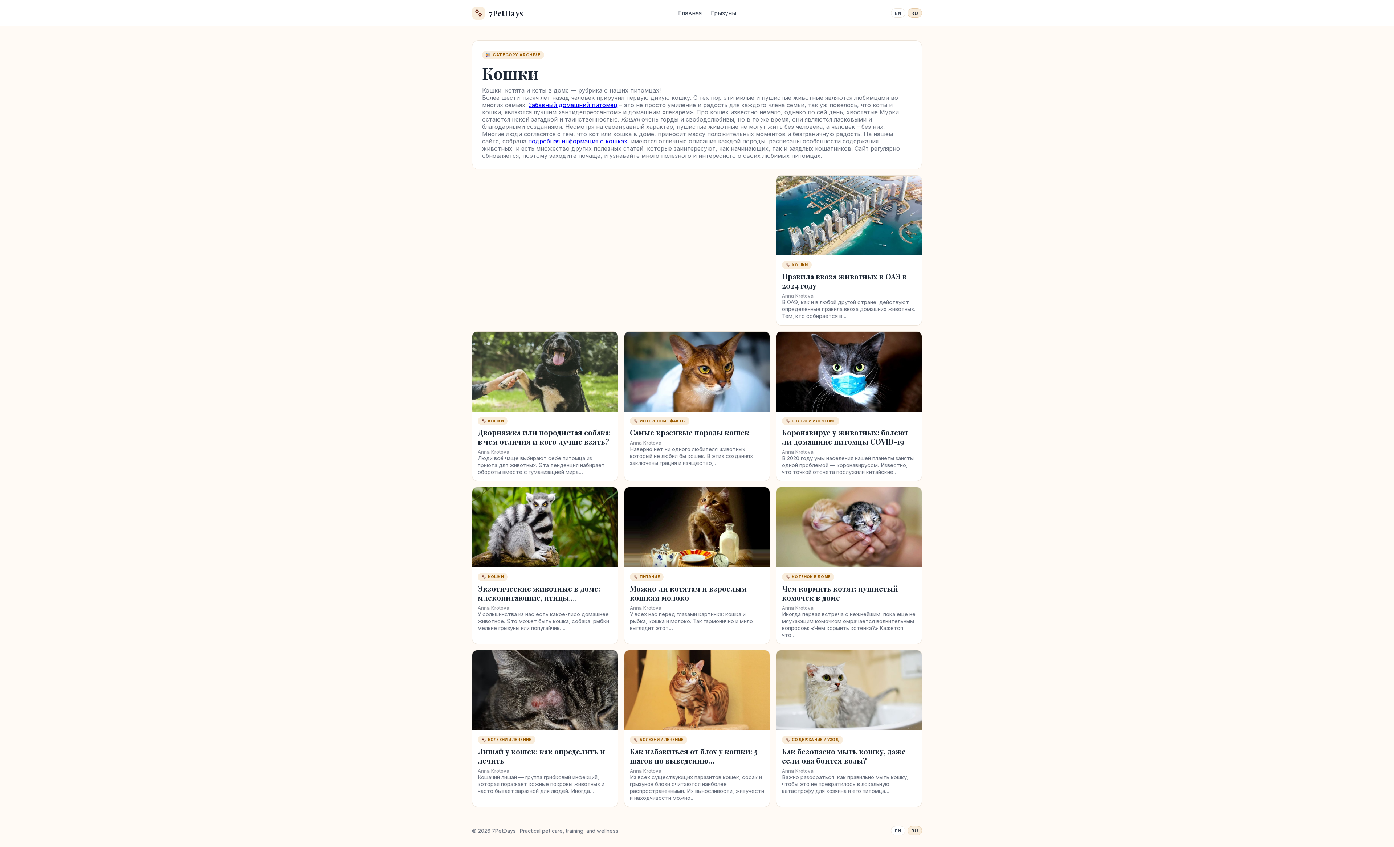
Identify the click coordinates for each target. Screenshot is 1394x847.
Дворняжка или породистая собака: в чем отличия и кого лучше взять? (544, 436)
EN (898, 13)
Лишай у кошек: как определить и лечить (541, 755)
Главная (690, 13)
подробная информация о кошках (577, 141)
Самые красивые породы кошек (689, 432)
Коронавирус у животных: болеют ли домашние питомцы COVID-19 (845, 436)
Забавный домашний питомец (573, 105)
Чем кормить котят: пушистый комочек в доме (840, 593)
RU (914, 13)
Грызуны (723, 13)
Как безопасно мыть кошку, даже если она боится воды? (844, 755)
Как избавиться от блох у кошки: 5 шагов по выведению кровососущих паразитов (694, 760)
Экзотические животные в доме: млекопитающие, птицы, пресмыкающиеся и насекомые (539, 597)
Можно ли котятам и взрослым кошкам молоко (688, 593)
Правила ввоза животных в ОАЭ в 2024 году (844, 280)
